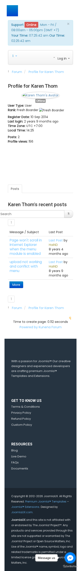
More (16, 284)
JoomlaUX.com (22, 512)
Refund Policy (21, 419)
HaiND (53, 245)
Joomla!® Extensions (25, 507)
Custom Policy (21, 425)
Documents (19, 468)
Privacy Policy (21, 413)
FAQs (15, 462)
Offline (40, 101)
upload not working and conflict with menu (26, 266)
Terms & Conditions (25, 407)
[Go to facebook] (70, 557)
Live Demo (18, 456)
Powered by (29, 327)
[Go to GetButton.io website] (70, 566)
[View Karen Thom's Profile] (40, 94)
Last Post (56, 240)
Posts (15, 189)
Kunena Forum (50, 327)
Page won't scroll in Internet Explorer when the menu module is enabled (26, 247)
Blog (14, 450)
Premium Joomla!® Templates (45, 501)
